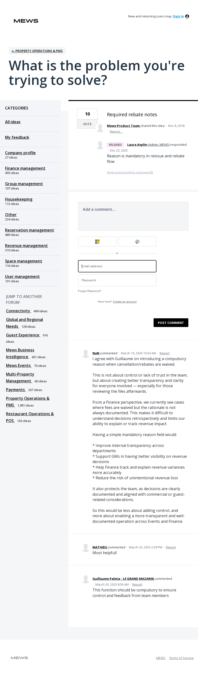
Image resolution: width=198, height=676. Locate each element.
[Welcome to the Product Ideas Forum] (26, 21)
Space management (23, 261)
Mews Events (19, 365)
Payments (16, 389)
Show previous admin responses (130, 172)
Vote (87, 124)
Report (165, 353)
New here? (117, 302)
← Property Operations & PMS (37, 51)
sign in (178, 16)
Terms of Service (181, 658)
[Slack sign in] (137, 242)
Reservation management (29, 230)
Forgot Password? (89, 291)
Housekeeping (18, 199)
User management (22, 276)
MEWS (160, 658)
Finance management (25, 168)
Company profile (20, 152)
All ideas (13, 121)
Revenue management (26, 245)
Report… (116, 131)
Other (11, 214)
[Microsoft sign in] (97, 242)
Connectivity (18, 310)
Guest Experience (23, 335)
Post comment (171, 322)
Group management (24, 183)
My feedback (17, 137)
